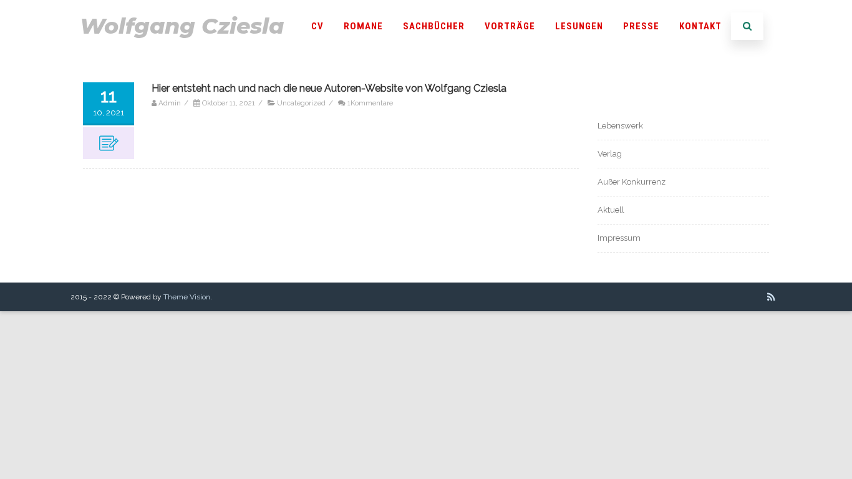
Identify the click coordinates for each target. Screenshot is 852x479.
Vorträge (510, 26)
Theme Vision (186, 297)
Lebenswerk (620, 125)
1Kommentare (370, 103)
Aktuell (611, 210)
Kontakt (700, 26)
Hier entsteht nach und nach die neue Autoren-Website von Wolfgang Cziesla (329, 88)
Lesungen (579, 26)
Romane (363, 26)
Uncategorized (301, 103)
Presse (641, 26)
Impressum (619, 238)
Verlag (610, 153)
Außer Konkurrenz (632, 181)
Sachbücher (434, 26)
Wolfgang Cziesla (182, 25)
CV (317, 26)
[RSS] (771, 297)
